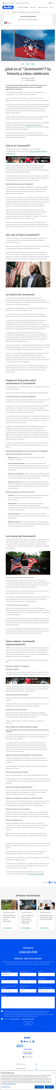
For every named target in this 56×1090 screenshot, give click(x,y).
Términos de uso (15, 1019)
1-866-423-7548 (28, 951)
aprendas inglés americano (33, 125)
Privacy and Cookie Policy (10, 1084)
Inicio (3, 12)
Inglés (33, 63)
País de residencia (6, 971)
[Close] (53, 1073)
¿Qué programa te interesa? (45, 987)
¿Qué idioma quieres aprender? (25, 986)
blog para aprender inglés (36, 874)
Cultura (27, 63)
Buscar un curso (20, 1064)
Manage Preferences (5, 1086)
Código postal (42, 978)
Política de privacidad (28, 1019)
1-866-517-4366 (28, 1053)
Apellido (40, 971)
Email (3, 978)
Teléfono (22, 978)
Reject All (49, 1087)
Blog (8, 12)
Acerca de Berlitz (20, 1068)
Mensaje (3, 995)
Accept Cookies (39, 1087)
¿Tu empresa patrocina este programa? (8, 986)
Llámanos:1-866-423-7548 (21, 3)
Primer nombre (24, 971)
